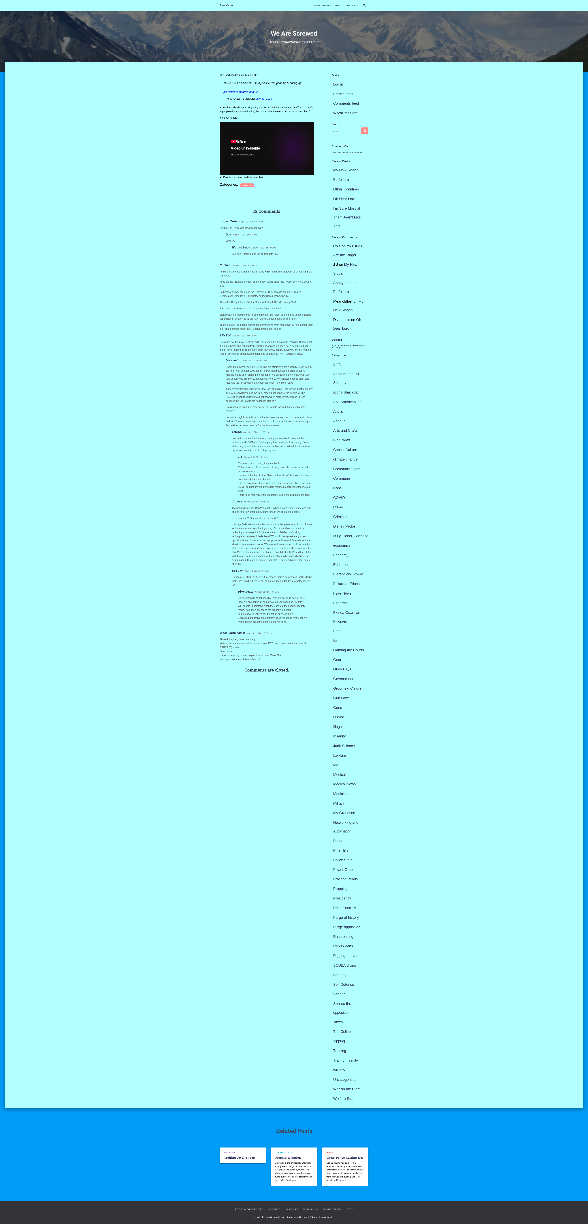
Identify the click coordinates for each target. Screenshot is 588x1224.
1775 (337, 364)
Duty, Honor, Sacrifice (350, 536)
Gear (337, 660)
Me (335, 765)
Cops (337, 488)
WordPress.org (345, 113)
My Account (291, 1209)
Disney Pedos (344, 526)
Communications (346, 469)
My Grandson (344, 813)
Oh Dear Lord (344, 199)
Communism (343, 478)
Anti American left (347, 402)
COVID (339, 498)
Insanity (339, 736)
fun (335, 640)
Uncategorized (344, 1079)
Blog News (342, 440)
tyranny (339, 1070)
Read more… (292, 1180)
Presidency (247, 185)
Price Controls (344, 908)
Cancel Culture (345, 450)
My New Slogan (346, 170)
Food (337, 631)
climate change (345, 459)
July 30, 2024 (264, 98)
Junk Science (344, 746)
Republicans (343, 946)
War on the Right (346, 1089)
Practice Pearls (345, 879)
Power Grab (343, 870)
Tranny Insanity (345, 1060)
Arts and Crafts (345, 430)
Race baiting (343, 937)
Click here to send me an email (347, 152)
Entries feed (343, 94)
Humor (338, 717)
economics (342, 545)
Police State (343, 860)
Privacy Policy (310, 1209)
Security (339, 975)
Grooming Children (348, 688)
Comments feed (346, 103)
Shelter (339, 994)
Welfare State (344, 1099)
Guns (337, 707)
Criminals (340, 517)
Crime (338, 507)
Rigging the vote (346, 956)
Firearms (340, 603)
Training (339, 1051)
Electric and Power (348, 574)
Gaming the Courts (348, 650)
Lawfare (339, 755)
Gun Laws (341, 698)
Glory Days (342, 669)
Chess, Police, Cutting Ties (344, 1157)
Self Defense (343, 984)
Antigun (339, 421)
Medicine (340, 794)
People (338, 841)
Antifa (338, 411)
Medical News (344, 784)
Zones (338, 5)
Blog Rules (352, 5)
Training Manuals (321, 5)
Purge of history (346, 917)
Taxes (338, 1022)
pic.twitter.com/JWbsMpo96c (240, 91)
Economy (340, 555)
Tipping (339, 1041)
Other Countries (346, 189)
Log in (338, 84)
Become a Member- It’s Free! (249, 1209)
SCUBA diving (344, 965)
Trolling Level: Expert (239, 1157)
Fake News (342, 593)
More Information (288, 1157)
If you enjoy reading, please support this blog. (349, 346)
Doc (228, 234)
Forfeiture (341, 179)
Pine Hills (340, 850)
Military (339, 803)
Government (343, 679)
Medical (339, 774)
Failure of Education (349, 584)
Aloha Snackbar (346, 392)
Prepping (340, 889)
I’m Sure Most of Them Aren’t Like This (347, 217)
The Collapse (343, 1032)
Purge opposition (346, 927)
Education (341, 565)
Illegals (338, 727)
